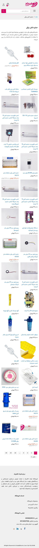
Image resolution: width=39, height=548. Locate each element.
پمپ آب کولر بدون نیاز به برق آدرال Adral (11, 412)
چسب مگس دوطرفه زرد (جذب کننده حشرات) (29, 362)
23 (11, 453)
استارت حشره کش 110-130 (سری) (30, 117)
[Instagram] (14, 529)
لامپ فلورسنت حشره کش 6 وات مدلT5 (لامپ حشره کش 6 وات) (29, 284)
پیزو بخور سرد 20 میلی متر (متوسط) (11, 229)
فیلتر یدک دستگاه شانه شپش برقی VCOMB (10, 440)
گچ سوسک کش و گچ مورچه (11, 311)
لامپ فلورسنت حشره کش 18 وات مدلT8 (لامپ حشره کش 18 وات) (29, 146)
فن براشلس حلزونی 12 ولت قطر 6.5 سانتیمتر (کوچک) (11, 145)
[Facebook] (25, 529)
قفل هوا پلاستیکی (14, 63)
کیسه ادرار (35, 387)
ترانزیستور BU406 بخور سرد (30, 173)
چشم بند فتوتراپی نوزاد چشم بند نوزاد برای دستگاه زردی (30, 64)
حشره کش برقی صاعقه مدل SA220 (11, 255)
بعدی (34, 457)
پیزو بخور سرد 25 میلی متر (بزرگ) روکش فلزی (30, 255)
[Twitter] (21, 529)
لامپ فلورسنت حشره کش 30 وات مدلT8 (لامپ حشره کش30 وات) (10, 201)
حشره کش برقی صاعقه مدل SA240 (30, 440)
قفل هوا (16, 361)
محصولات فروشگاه (32, 501)
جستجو (3, 11)
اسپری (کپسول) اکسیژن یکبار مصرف (11, 336)
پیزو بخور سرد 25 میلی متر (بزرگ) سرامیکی (11, 283)
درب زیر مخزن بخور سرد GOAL (10, 387)
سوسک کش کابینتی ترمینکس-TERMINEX (29, 90)
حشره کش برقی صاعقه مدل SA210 (30, 412)
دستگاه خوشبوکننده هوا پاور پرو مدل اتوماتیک (30, 229)
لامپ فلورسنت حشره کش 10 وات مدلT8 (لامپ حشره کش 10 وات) (10, 118)
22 (15, 453)
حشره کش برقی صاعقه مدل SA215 (11, 174)
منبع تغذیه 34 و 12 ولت (31, 311)
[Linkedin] (18, 529)
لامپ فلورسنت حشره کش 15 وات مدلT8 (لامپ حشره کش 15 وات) (29, 201)
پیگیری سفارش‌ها (33, 508)
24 (6, 453)
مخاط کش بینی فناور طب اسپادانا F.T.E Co (12, 90)
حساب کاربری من (33, 504)
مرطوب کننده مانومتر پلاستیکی (29, 335)
